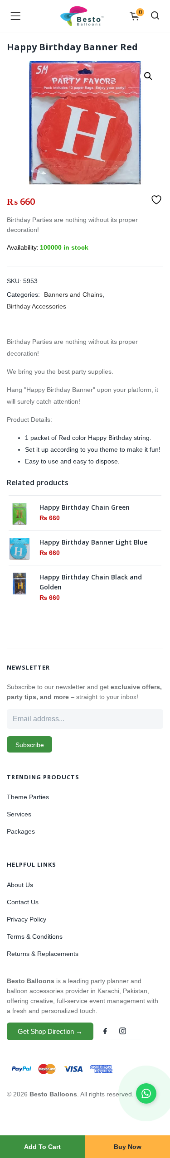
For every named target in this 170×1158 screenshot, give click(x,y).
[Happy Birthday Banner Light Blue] (19, 547)
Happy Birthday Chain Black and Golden (90, 582)
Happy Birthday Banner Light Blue (93, 542)
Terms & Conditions (35, 936)
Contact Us (23, 902)
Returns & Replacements (42, 953)
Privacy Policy (26, 919)
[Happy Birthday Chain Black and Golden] (19, 582)
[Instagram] (122, 1031)
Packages (21, 831)
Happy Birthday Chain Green (84, 507)
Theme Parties (28, 797)
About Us (20, 884)
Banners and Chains (73, 294)
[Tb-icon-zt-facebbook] (105, 1031)
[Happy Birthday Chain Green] (19, 512)
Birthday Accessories (36, 306)
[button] (148, 76)
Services (19, 814)
